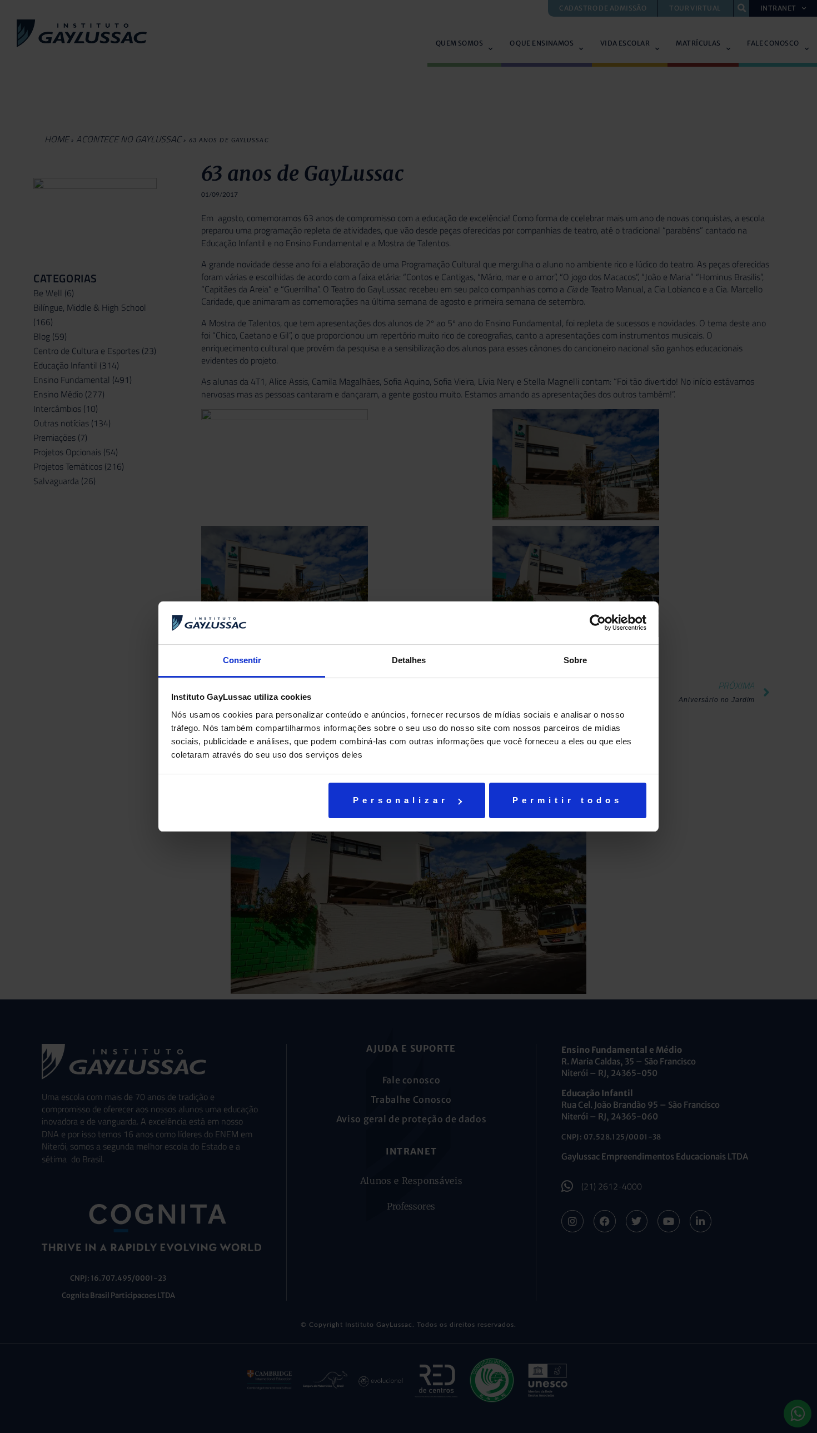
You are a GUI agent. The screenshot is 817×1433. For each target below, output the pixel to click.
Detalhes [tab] (409, 660)
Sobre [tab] (575, 660)
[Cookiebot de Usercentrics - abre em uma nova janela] (597, 622)
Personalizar (401, 800)
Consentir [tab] (242, 660)
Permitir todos (567, 800)
